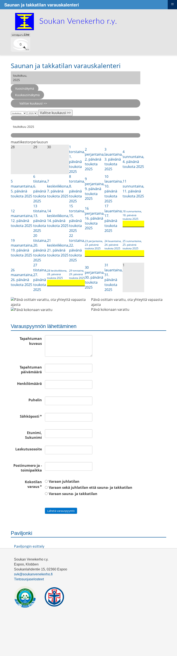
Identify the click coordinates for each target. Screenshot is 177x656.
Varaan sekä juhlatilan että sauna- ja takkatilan (90, 487)
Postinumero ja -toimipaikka (27, 468)
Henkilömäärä (29, 383)
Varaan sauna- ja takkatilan (73, 493)
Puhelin (35, 400)
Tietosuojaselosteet (29, 579)
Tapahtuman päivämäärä (31, 370)
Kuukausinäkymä (27, 95)
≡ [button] (172, 4)
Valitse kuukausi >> (33, 103)
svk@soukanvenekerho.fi (33, 574)
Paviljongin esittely (29, 546)
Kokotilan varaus (33, 484)
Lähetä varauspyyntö (61, 511)
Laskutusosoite (28, 449)
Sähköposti (31, 416)
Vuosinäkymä (24, 88)
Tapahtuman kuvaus (31, 341)
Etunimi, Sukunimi (33, 435)
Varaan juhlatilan (64, 481)
